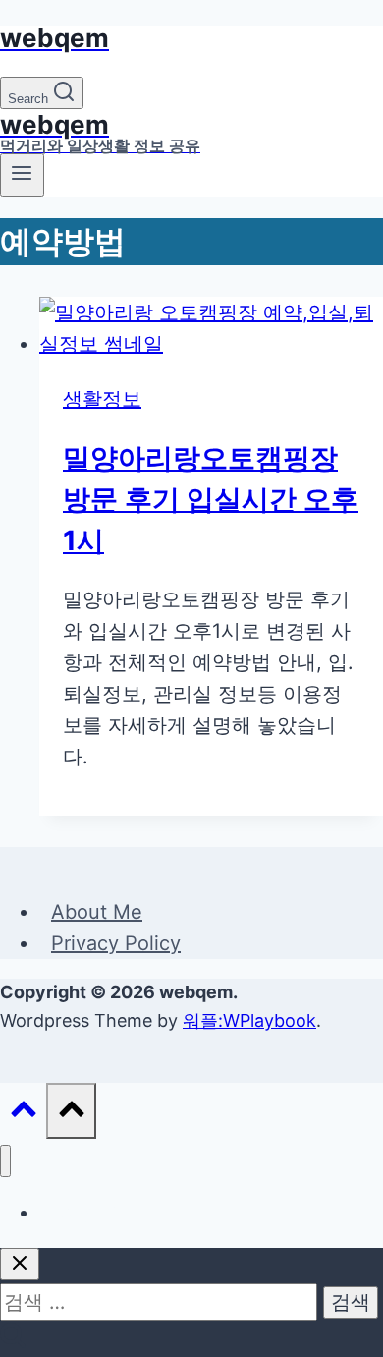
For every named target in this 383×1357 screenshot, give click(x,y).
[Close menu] (5, 1161)
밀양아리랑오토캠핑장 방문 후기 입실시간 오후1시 (210, 499)
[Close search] (19, 1264)
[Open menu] (22, 175)
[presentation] (211, 328)
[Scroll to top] (23, 1113)
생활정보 (102, 399)
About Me (96, 912)
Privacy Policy (116, 943)
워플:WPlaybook (249, 1020)
